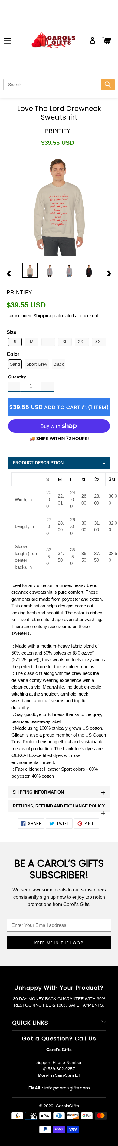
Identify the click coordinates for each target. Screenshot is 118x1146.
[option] (30, 270)
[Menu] (7, 40)
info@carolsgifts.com (67, 1088)
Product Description (59, 463)
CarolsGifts (67, 1106)
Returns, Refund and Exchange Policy (59, 808)
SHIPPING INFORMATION (59, 792)
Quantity (17, 376)
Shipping (43, 315)
